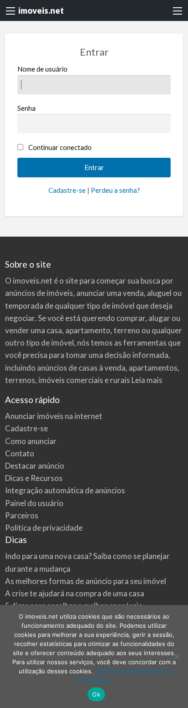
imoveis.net (41, 10)
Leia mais (146, 380)
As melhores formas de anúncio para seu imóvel (85, 581)
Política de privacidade (44, 527)
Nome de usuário (42, 69)
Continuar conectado (60, 147)
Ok (96, 694)
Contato (19, 453)
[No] (176, 656)
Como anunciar (31, 441)
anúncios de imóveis (39, 293)
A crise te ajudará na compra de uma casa (74, 593)
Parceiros (21, 515)
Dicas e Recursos (34, 478)
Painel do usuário (34, 503)
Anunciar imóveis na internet (53, 416)
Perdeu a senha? (115, 190)
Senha (26, 108)
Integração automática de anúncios (65, 490)
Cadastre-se (67, 190)
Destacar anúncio (34, 465)
